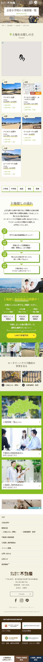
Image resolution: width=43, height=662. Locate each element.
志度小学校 (7, 105)
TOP (3, 25)
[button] (20, 58)
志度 (14, 107)
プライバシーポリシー (27, 607)
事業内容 (5, 528)
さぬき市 (18, 25)
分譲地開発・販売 (29, 532)
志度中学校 (7, 107)
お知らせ (5, 559)
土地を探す (10, 25)
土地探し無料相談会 (9, 543)
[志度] (11, 89)
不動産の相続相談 (8, 537)
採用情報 (5, 564)
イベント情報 (6, 548)
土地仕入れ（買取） (10, 532)
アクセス (21, 594)
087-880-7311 (23, 582)
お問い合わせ (6, 553)
